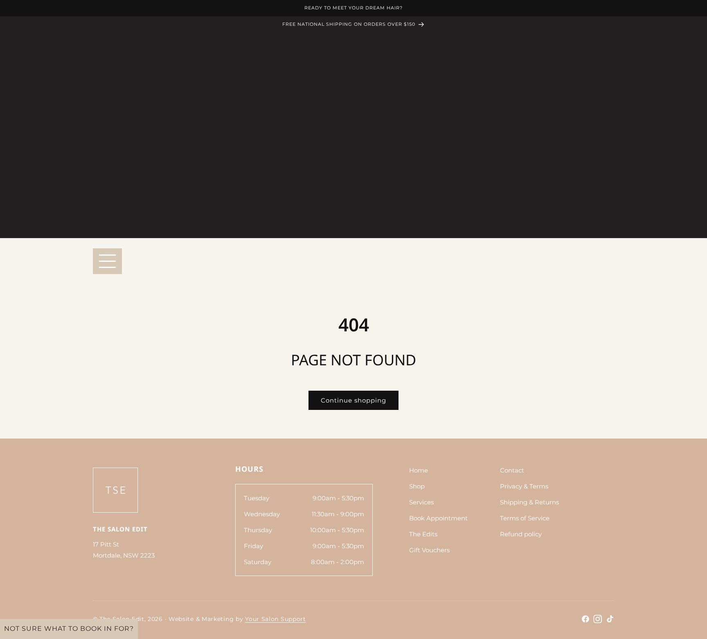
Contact (512, 470)
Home (418, 470)
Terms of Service (524, 518)
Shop (417, 486)
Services (421, 502)
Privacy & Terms (524, 486)
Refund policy (521, 534)
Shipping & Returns (529, 502)
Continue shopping (353, 400)
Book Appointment (438, 518)
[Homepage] (115, 490)
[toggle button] (107, 261)
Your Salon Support (275, 619)
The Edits (423, 534)
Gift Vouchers (429, 550)
